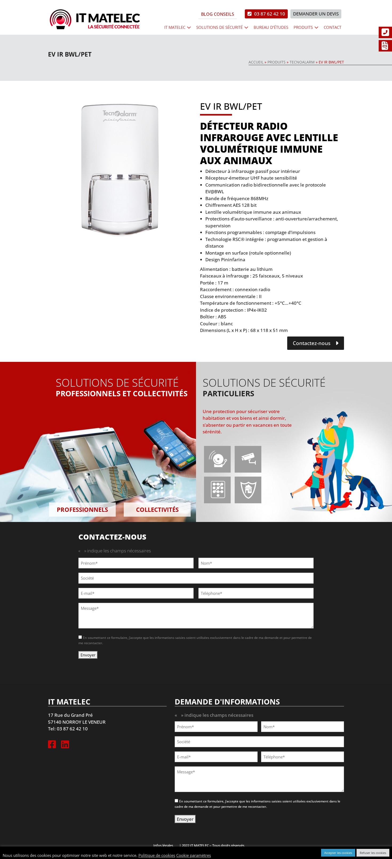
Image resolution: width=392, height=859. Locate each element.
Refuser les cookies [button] (373, 853)
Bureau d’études (271, 27)
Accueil (256, 62)
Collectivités (157, 509)
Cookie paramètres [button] (193, 855)
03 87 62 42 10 (269, 14)
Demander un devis (316, 14)
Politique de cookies (156, 855)
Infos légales (163, 845)
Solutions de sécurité (219, 27)
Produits (303, 27)
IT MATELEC (174, 27)
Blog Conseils (217, 14)
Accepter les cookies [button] (338, 853)
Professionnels (82, 509)
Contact (332, 27)
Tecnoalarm (302, 62)
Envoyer (88, 655)
